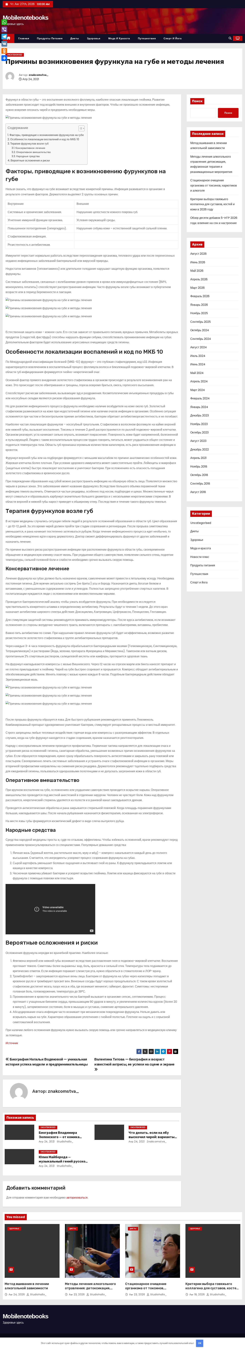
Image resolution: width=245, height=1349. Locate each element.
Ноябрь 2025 (199, 313)
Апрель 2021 (198, 458)
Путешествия (147, 38)
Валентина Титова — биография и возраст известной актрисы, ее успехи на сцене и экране (134, 1062)
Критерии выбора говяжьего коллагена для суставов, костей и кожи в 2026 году (212, 204)
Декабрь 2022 (199, 449)
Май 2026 (196, 271)
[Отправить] (4, 58)
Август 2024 (198, 347)
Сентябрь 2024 (200, 339)
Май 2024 (197, 373)
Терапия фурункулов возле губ (29, 143)
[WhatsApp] (4, 22)
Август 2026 (198, 254)
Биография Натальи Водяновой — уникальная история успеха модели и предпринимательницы (47, 1062)
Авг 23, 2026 (77, 1294)
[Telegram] (4, 36)
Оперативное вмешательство (33, 152)
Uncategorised (14, 54)
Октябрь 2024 (199, 330)
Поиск (197, 101)
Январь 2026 (199, 305)
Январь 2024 (199, 407)
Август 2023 (198, 441)
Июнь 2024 (197, 364)
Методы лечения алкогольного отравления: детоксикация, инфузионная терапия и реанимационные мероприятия (90, 1290)
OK (199, 1343)
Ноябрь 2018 (198, 466)
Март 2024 (197, 390)
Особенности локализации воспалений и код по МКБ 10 (44, 139)
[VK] (4, 43)
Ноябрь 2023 (199, 424)
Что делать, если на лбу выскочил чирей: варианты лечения (152, 1137)
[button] (230, 38)
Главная (23, 38)
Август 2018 (198, 492)
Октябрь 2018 (199, 475)
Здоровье (93, 38)
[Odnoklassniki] (4, 51)
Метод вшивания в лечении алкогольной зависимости (27, 1286)
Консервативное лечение (30, 148)
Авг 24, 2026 (17, 1294)
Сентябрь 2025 (200, 322)
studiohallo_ (64, 1141)
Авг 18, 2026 (197, 1294)
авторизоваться (77, 1197)
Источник (12, 1043)
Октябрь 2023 (199, 432)
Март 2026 (197, 288)
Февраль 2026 (199, 296)
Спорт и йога (173, 38)
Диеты (74, 38)
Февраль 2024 (200, 398)
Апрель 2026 (199, 279)
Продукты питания (49, 38)
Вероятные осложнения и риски (30, 160)
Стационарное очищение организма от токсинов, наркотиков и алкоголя (213, 185)
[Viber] (4, 29)
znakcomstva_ (38, 75)
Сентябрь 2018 (200, 484)
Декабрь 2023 (199, 415)
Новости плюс (199, 557)
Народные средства (28, 156)
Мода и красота (119, 38)
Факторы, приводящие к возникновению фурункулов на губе (47, 135)
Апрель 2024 (199, 381)
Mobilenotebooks (25, 17)
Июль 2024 (197, 356)
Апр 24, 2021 (47, 1141)
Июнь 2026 (197, 262)
